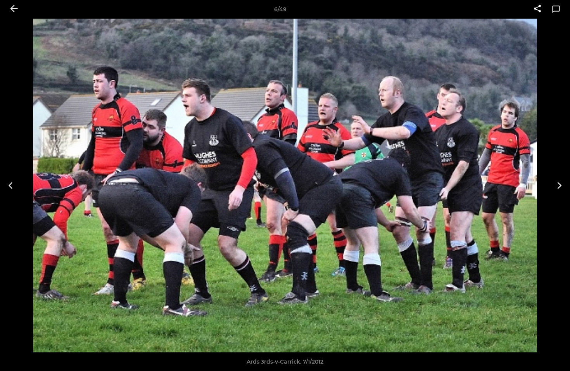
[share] (537, 9)
